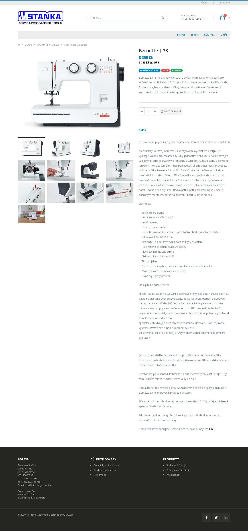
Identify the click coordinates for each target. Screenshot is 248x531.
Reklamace (100, 474)
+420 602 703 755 (194, 19)
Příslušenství (173, 474)
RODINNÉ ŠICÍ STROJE (48, 44)
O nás (224, 34)
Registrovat (223, 2)
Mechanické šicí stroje (75, 44)
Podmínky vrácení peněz (107, 465)
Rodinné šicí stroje (176, 465)
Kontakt (209, 34)
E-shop (181, 34)
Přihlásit (205, 2)
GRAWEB (68, 514)
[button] (224, 17)
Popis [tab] (142, 129)
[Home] (19, 44)
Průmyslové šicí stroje (178, 470)
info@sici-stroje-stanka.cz (39, 485)
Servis (195, 34)
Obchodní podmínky (105, 470)
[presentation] (22, 92)
